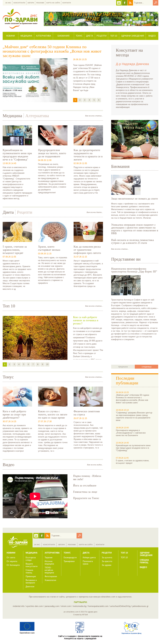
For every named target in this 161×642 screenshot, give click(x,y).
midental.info (18, 606)
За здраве (106, 565)
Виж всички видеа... (95, 465)
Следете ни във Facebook (124, 3)
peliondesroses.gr (140, 606)
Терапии (48, 557)
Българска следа (31, 558)
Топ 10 (113, 36)
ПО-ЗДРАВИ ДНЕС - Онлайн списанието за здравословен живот (20, 19)
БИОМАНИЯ (63, 36)
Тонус (79, 36)
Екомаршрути (70, 557)
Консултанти (19, 3)
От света (11, 557)
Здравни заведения (132, 36)
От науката (12, 561)
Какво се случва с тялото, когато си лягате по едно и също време (52, 414)
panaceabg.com (52, 606)
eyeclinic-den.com (34, 606)
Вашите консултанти (31, 565)
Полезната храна (88, 562)
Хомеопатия (50, 580)
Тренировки (69, 561)
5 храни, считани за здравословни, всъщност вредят (15, 249)
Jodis (134, 139)
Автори (31, 3)
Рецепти (101, 36)
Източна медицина (49, 562)
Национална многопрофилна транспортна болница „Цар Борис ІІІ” (134, 270)
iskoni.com (66, 606)
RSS (130, 3)
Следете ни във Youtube (119, 3)
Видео (152, 36)
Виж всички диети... (95, 212)
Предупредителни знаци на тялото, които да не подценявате (52, 153)
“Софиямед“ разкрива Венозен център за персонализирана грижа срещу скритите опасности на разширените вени (134, 416)
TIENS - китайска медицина (49, 570)
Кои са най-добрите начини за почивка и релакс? (85, 320)
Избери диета (89, 557)
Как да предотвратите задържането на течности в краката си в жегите (88, 154)
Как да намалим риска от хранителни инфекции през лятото (87, 249)
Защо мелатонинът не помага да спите (134, 198)
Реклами (40, 3)
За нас (8, 3)
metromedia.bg (79, 606)
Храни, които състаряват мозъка (49, 248)
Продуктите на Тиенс (86, 498)
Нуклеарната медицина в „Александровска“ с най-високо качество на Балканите (131, 433)
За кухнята (107, 557)
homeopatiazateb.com (98, 606)
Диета (89, 36)
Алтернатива (43, 36)
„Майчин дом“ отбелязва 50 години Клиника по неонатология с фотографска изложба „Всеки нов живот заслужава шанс (52, 51)
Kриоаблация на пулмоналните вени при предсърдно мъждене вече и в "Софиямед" (17, 154)
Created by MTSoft (80, 615)
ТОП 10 (124, 557)
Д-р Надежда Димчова (132, 64)
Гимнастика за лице (85, 491)
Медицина (26, 36)
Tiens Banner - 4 (101, 19)
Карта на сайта (53, 3)
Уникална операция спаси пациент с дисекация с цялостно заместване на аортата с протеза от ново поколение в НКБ (134, 229)
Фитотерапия (51, 576)
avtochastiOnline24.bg (120, 606)
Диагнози (30, 586)
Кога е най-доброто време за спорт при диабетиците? (14, 414)
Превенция (31, 576)
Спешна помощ (29, 571)
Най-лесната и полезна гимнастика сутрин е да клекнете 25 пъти (132, 241)
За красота (107, 561)
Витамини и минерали (31, 581)
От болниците (13, 565)
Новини (10, 36)
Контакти (66, 3)
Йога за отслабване (84, 485)
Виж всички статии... (94, 116)
